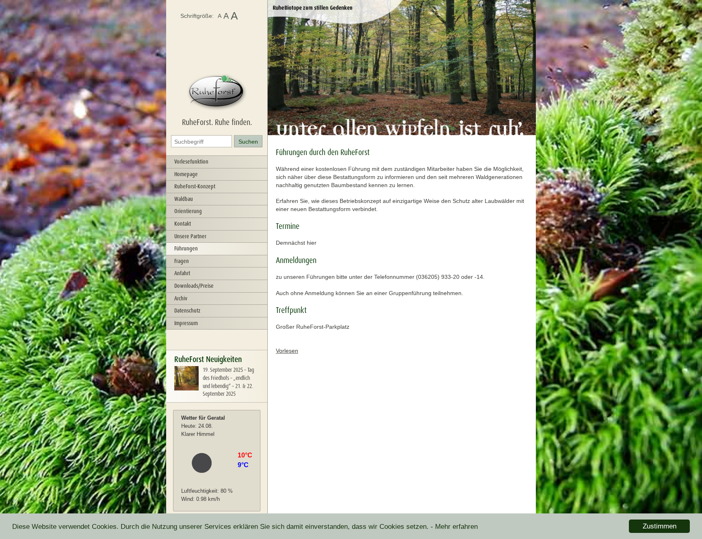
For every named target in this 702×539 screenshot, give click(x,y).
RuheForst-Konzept (194, 186)
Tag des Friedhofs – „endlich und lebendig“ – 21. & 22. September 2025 (228, 381)
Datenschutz (187, 310)
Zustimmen (659, 526)
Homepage (186, 174)
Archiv (180, 298)
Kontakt (182, 223)
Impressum (186, 323)
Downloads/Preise (194, 285)
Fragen (181, 261)
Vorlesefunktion (191, 161)
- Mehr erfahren (454, 526)
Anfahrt (182, 273)
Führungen (186, 248)
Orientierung (188, 211)
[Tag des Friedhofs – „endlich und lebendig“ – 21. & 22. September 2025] (186, 388)
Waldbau (183, 199)
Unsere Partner (190, 236)
